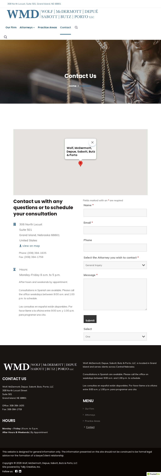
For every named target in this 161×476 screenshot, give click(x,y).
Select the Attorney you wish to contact (111, 257)
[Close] (92, 142)
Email (88, 222)
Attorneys (26, 27)
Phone (88, 240)
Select (88, 329)
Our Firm (11, 27)
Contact (65, 27)
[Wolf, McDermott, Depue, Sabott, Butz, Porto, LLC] (44, 14)
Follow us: (7, 471)
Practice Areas (47, 27)
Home (72, 86)
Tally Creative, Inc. (31, 466)
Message (90, 275)
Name (89, 205)
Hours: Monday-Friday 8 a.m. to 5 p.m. (39, 272)
